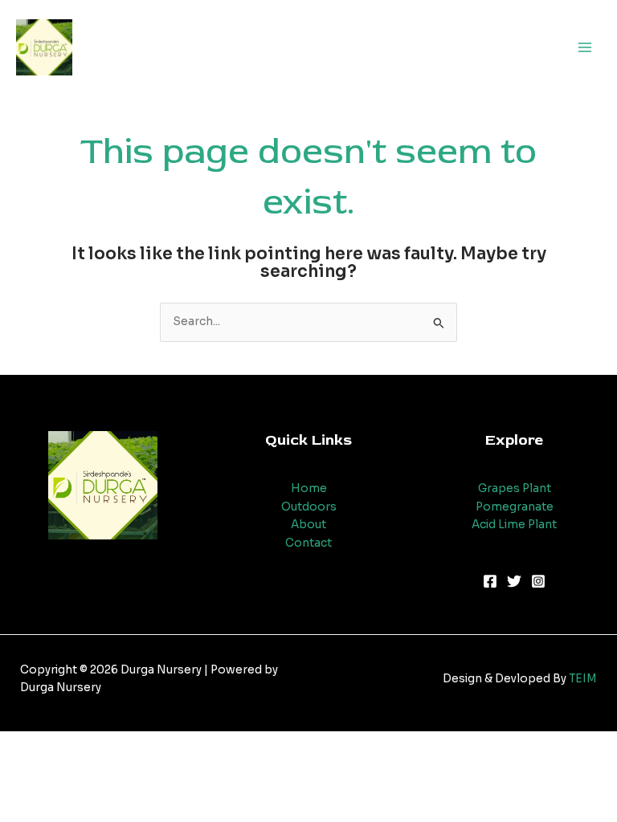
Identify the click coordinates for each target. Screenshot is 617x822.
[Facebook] (490, 581)
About (308, 524)
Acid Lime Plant (514, 524)
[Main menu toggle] (585, 47)
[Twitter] (514, 581)
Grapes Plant (514, 488)
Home (309, 488)
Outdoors (309, 507)
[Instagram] (538, 581)
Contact (308, 543)
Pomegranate (515, 507)
